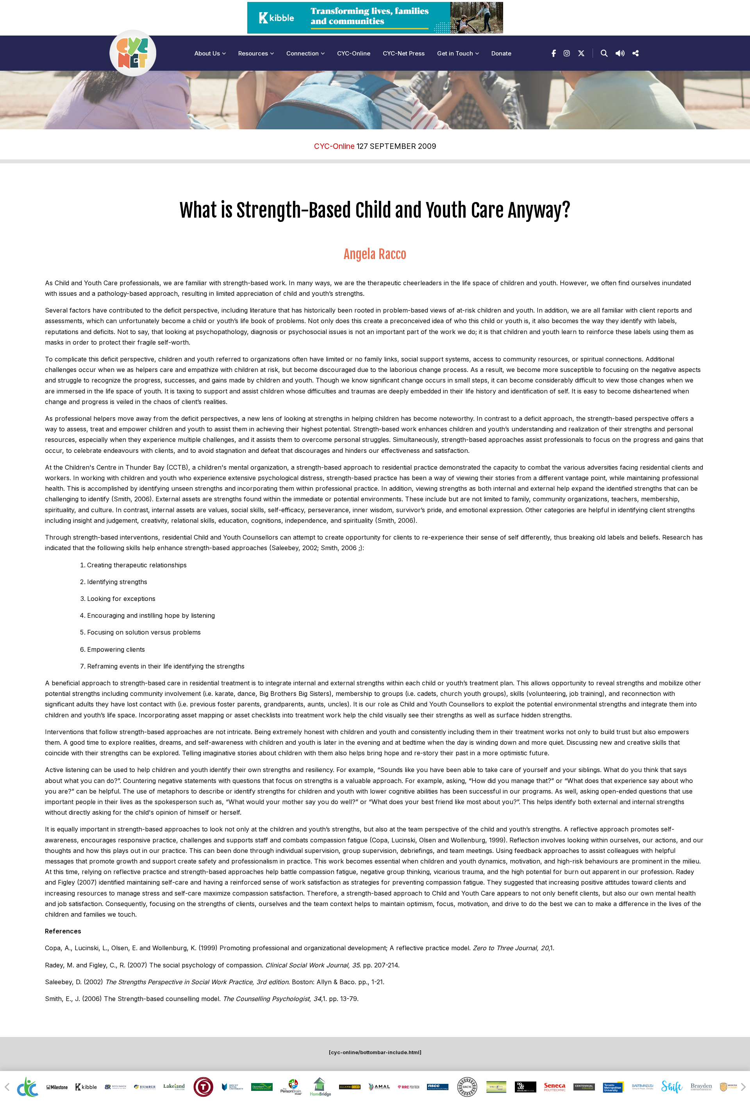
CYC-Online (353, 53)
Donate (501, 53)
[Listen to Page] (620, 53)
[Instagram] (567, 53)
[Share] (635, 53)
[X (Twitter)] (581, 53)
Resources (253, 53)
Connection (302, 53)
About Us (207, 53)
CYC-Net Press (404, 53)
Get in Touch (455, 53)
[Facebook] (554, 53)
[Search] (604, 53)
